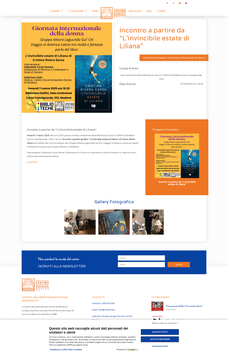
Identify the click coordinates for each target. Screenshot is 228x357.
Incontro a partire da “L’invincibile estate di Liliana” (177, 183)
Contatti (161, 11)
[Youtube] (180, 3)
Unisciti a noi (134, 11)
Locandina (32, 162)
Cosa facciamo (76, 11)
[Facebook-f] (167, 3)
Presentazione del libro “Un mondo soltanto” (184, 305)
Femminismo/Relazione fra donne (186, 57)
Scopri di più (171, 309)
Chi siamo (55, 11)
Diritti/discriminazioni (154, 57)
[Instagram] (173, 3)
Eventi (95, 11)
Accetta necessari (160, 339)
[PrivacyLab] (132, 349)
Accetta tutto (160, 332)
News (149, 11)
